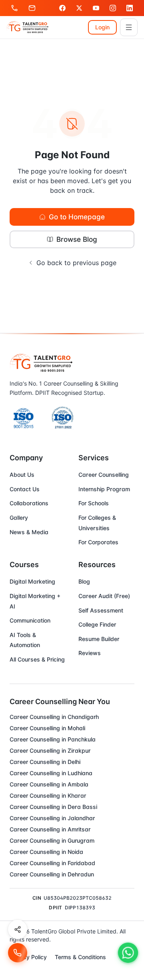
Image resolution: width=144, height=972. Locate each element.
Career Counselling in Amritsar (50, 829)
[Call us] (14, 8)
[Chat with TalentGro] (128, 952)
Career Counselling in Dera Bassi (53, 806)
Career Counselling (103, 474)
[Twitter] (79, 8)
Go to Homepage (77, 216)
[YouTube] (96, 8)
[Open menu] (129, 27)
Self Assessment (100, 610)
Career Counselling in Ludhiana (51, 773)
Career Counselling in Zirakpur (50, 750)
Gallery (19, 517)
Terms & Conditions (80, 957)
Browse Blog (76, 239)
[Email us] (32, 8)
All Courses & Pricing (37, 659)
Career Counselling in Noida (46, 851)
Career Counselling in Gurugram (52, 840)
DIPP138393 (80, 908)
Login (102, 27)
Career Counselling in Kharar (48, 795)
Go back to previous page (76, 263)
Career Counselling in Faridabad (52, 863)
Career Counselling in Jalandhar (52, 818)
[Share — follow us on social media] (17, 929)
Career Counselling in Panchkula (53, 739)
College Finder (97, 624)
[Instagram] (113, 8)
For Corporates (98, 542)
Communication (30, 620)
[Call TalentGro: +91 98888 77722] (17, 952)
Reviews (89, 652)
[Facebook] (62, 8)
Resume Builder (98, 638)
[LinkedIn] (130, 8)
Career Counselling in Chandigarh (54, 716)
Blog (84, 581)
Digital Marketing (32, 581)
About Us (22, 474)
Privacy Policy (28, 957)
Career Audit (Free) (104, 595)
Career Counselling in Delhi (45, 761)
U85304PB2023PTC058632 (78, 898)
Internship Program (104, 489)
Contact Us (25, 489)
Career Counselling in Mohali (47, 728)
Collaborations (29, 503)
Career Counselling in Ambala (49, 784)
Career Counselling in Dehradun (52, 874)
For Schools (93, 503)
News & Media (29, 532)
